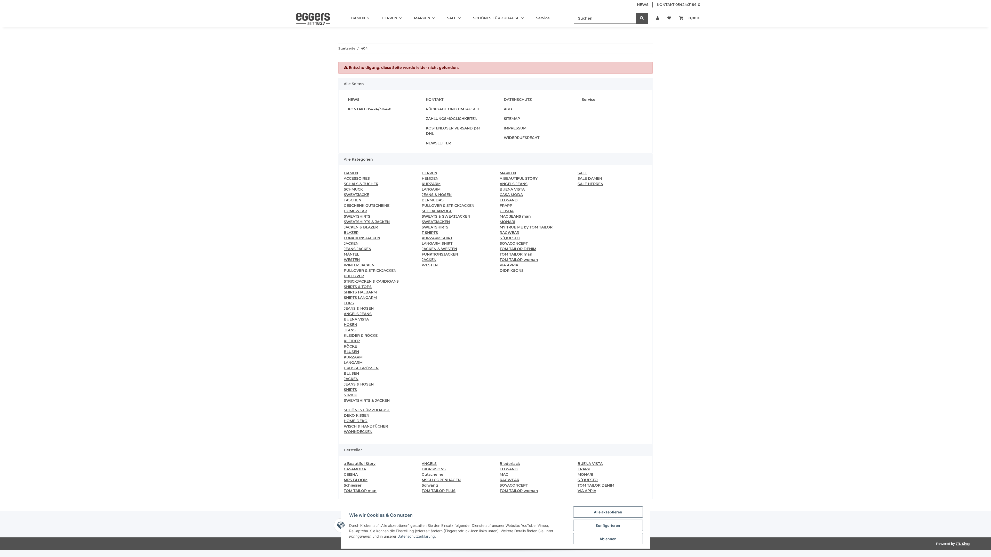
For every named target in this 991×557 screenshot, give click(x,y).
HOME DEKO (355, 421)
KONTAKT (434, 99)
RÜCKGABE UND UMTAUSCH (452, 109)
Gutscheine (432, 474)
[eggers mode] (309, 18)
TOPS (349, 303)
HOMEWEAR (355, 211)
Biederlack (510, 463)
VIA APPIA (509, 265)
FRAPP (506, 205)
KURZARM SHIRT (437, 238)
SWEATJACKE (356, 194)
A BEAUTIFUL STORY (519, 178)
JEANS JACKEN (357, 249)
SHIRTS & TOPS (358, 286)
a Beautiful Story (359, 463)
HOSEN (350, 324)
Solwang (430, 485)
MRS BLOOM (355, 480)
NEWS (643, 4)
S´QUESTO (510, 238)
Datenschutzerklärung (416, 536)
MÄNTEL (351, 254)
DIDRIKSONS (512, 270)
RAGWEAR (509, 232)
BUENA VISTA (356, 319)
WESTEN (352, 259)
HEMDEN (430, 178)
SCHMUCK (353, 189)
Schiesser (353, 485)
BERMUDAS (433, 200)
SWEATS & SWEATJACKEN (446, 216)
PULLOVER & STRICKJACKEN (370, 270)
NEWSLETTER (438, 143)
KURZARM (353, 357)
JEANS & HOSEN (359, 308)
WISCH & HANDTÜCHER (366, 426)
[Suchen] (642, 18)
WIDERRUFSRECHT (521, 137)
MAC (504, 474)
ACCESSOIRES (357, 178)
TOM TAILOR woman (519, 259)
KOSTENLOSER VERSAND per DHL (453, 131)
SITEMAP (512, 118)
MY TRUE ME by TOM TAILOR (526, 227)
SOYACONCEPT (514, 243)
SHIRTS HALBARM (360, 292)
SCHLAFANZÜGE (437, 211)
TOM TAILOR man (516, 254)
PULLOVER (354, 276)
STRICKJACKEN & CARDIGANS (371, 281)
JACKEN (351, 243)
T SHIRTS (430, 232)
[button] (657, 18)
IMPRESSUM (515, 128)
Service (543, 18)
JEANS (350, 330)
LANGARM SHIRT (437, 243)
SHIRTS (350, 389)
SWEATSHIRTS (357, 216)
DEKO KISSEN (356, 415)
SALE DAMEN (590, 178)
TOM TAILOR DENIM (518, 249)
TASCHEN (352, 200)
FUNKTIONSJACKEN (362, 238)
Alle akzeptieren (608, 512)
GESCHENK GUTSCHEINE (366, 205)
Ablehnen (608, 539)
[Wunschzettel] (669, 18)
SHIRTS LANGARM (360, 297)
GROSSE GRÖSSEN (361, 368)
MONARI (507, 221)
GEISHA (507, 211)
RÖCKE (350, 346)
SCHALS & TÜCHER (361, 184)
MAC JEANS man (515, 216)
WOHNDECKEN (358, 431)
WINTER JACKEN (359, 265)
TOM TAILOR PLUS (438, 490)
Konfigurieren (608, 525)
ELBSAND (509, 200)
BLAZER (351, 232)
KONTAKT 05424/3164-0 (678, 4)
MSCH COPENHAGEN (441, 480)
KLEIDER (352, 341)
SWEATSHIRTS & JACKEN (367, 221)
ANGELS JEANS (358, 314)
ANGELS (429, 463)
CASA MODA (511, 194)
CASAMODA (355, 469)
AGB (508, 109)
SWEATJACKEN (436, 221)
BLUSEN (351, 351)
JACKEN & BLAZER (361, 227)
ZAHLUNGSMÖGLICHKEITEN (451, 118)
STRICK (350, 395)
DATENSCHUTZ (518, 99)
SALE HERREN (590, 184)
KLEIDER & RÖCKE (361, 335)
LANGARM (353, 362)
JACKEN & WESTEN (439, 249)
